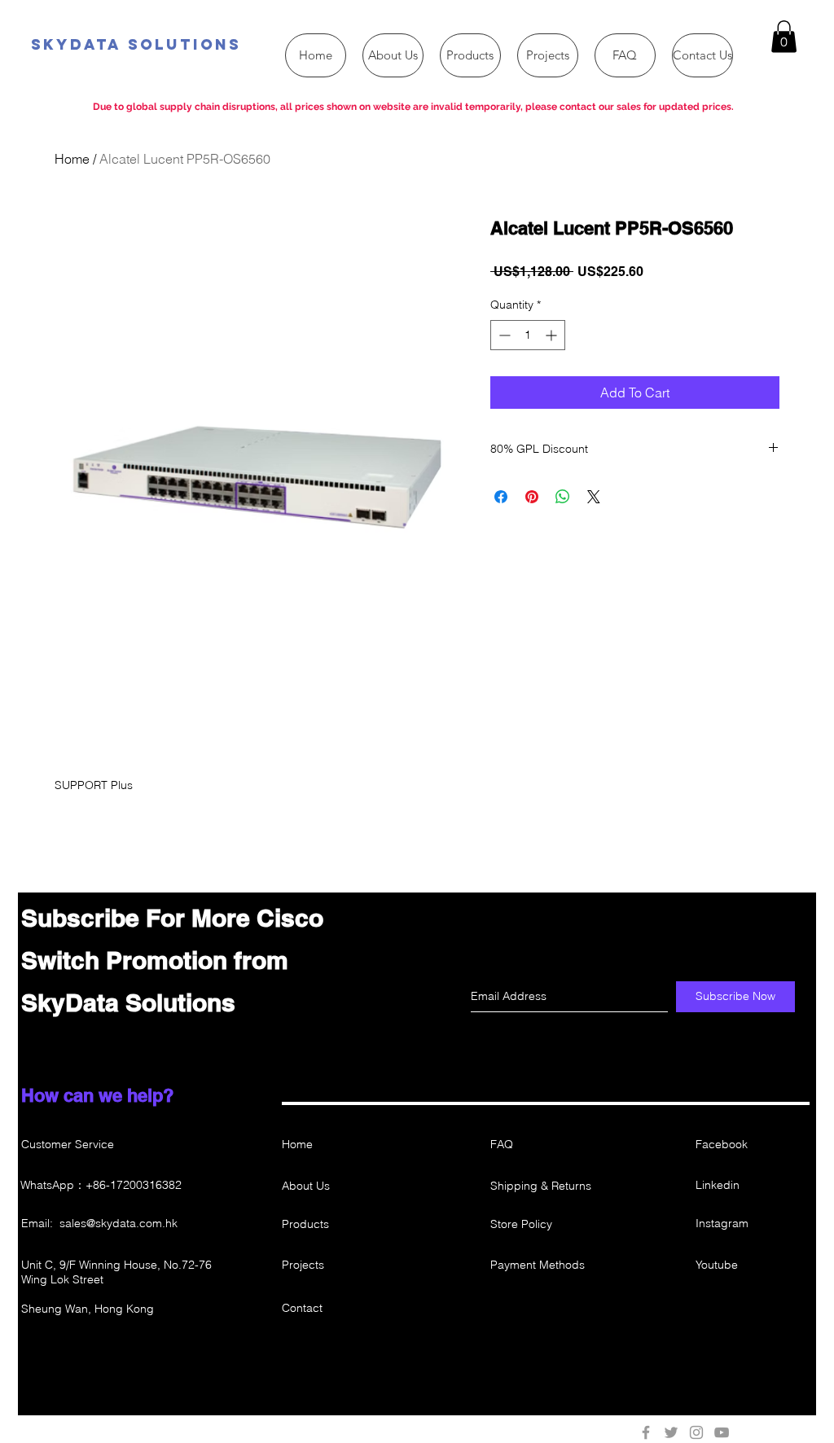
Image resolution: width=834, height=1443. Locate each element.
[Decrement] (503, 335)
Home (72, 159)
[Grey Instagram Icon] (696, 1432)
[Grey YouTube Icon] (722, 1432)
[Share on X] (594, 497)
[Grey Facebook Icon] (646, 1432)
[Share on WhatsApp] (563, 497)
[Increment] (552, 335)
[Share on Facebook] (501, 497)
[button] (783, 36)
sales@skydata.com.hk (118, 1223)
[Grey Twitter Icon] (671, 1432)
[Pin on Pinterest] (532, 497)
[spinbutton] (527, 335)
